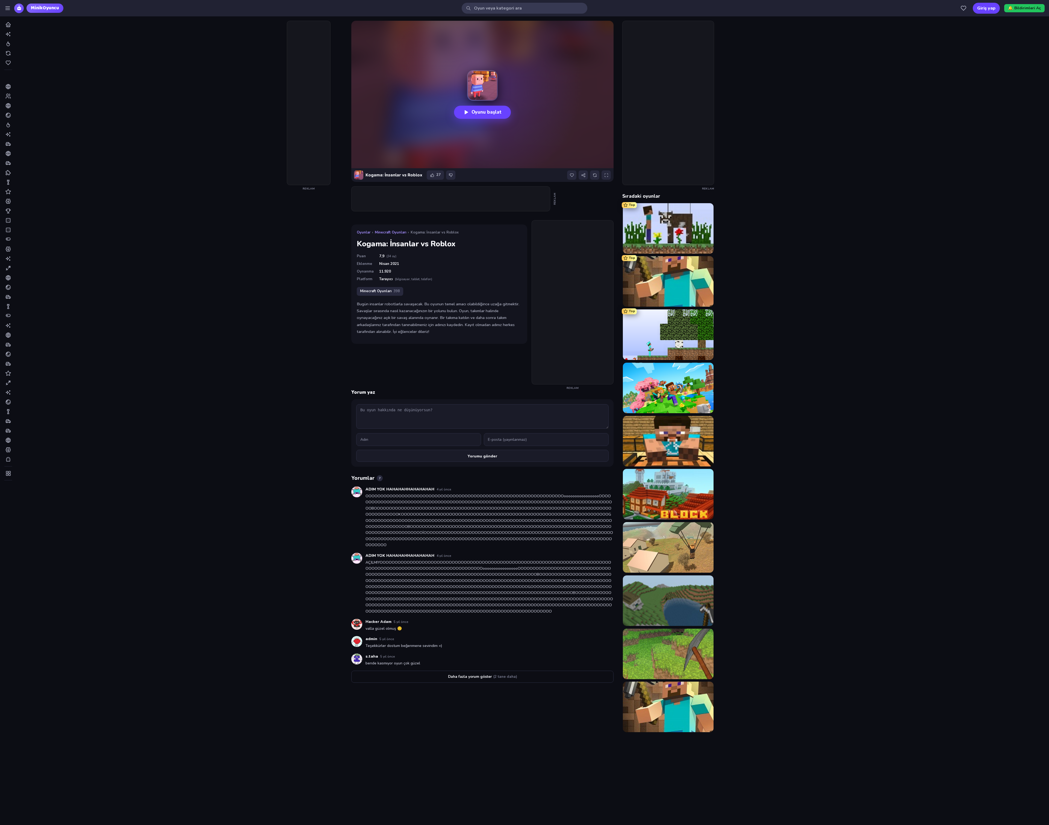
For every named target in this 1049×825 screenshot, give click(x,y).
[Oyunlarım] (963, 8)
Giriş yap (986, 8)
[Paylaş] (583, 175)
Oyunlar (363, 232)
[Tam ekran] (606, 175)
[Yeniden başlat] (594, 175)
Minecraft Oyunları (390, 232)
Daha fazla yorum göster (482, 676)
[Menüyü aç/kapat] (7, 8)
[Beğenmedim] (450, 175)
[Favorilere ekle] (571, 175)
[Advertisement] (309, 103)
